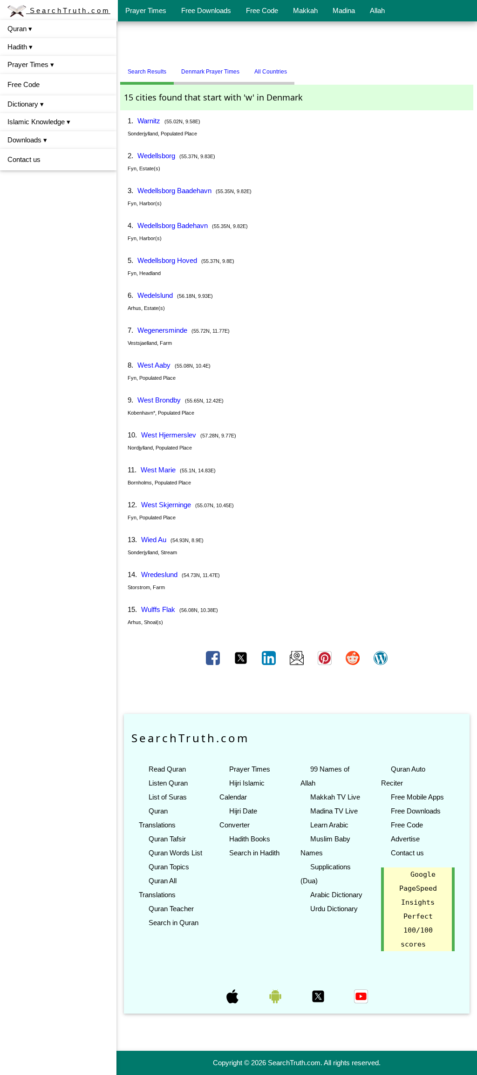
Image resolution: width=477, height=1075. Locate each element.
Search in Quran (173, 923)
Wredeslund (159, 574)
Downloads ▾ (27, 140)
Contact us (24, 159)
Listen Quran (168, 783)
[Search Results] (296, 68)
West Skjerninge (166, 505)
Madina (344, 10)
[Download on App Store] (233, 996)
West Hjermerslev (168, 435)
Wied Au (153, 540)
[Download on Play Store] (276, 996)
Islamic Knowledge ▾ (38, 122)
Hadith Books (249, 839)
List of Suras (168, 797)
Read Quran (167, 769)
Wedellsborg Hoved (167, 260)
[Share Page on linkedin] (269, 657)
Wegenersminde (162, 330)
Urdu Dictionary (334, 909)
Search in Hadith (254, 853)
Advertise (405, 839)
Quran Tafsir (167, 839)
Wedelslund (155, 295)
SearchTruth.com (68, 10)
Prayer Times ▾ (30, 64)
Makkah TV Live (335, 797)
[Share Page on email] (297, 657)
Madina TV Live (334, 811)
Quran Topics (169, 867)
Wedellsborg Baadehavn (174, 191)
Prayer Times (145, 10)
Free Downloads (206, 10)
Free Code (262, 10)
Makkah (305, 10)
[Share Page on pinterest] (325, 657)
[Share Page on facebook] (213, 657)
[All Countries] (306, 68)
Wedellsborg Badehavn (172, 225)
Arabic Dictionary (336, 895)
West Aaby (153, 365)
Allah (377, 10)
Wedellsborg (156, 156)
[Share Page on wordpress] (380, 657)
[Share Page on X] (241, 657)
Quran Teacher (171, 909)
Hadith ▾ (20, 47)
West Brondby (159, 400)
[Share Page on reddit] (353, 657)
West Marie (158, 470)
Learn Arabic (329, 825)
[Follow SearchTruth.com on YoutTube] (361, 996)
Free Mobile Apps (417, 797)
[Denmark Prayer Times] (301, 68)
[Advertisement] (296, 43)
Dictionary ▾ (25, 104)
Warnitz (148, 121)
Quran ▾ (19, 29)
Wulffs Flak (158, 609)
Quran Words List (175, 853)
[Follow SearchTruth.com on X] (319, 996)
